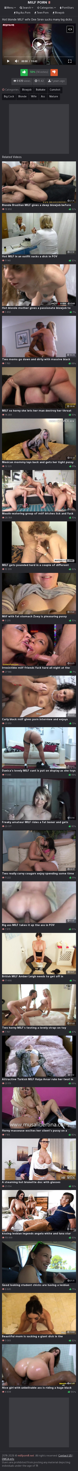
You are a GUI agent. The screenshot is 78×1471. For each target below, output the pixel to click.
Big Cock (9, 97)
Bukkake (40, 90)
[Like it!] (24, 72)
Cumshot (55, 90)
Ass (43, 97)
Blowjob (27, 90)
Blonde (22, 97)
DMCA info (8, 1459)
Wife (34, 97)
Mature (53, 97)
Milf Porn (39, 3)
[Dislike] (54, 72)
